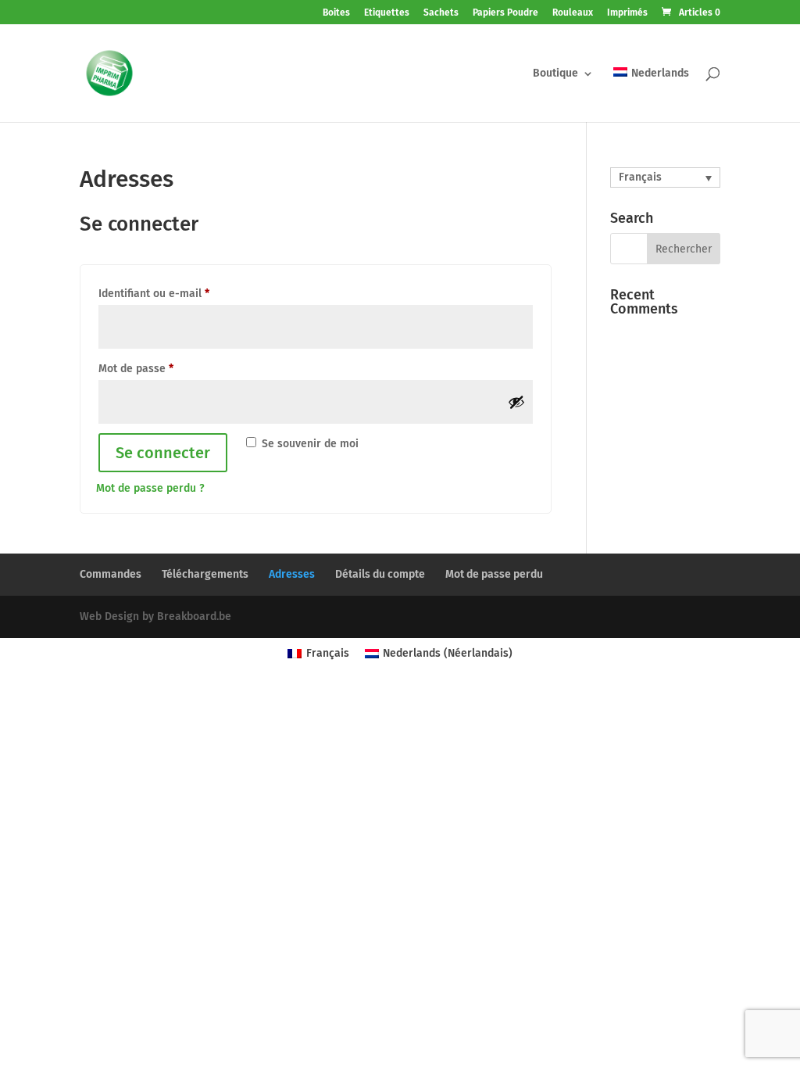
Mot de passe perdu (494, 574)
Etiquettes (386, 13)
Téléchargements (205, 574)
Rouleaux (572, 13)
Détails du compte (380, 574)
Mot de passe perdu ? (150, 488)
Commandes (110, 574)
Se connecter (163, 452)
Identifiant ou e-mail (153, 293)
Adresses (292, 574)
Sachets (441, 13)
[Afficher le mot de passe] (516, 401)
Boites (336, 13)
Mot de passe (135, 368)
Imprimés (627, 13)
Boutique (555, 74)
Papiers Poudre (505, 13)
